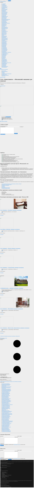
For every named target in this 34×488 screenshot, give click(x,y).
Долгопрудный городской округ (6, 390)
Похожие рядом (3, 134)
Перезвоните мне (2, 85)
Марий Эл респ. (4, 33)
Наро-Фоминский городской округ (7, 411)
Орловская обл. (4, 41)
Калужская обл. (4, 21)
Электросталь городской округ (6, 431)
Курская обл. (4, 30)
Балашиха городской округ (6, 383)
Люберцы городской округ (6, 407)
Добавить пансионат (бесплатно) (6, 73)
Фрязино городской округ (5, 425)
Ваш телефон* (20, 436)
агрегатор (3, 1)
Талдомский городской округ (6, 424)
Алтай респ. (3, 4)
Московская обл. (4, 35)
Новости (3, 72)
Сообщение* (2, 443)
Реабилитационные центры (6, 188)
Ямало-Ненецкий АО (5, 66)
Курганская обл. (4, 29)
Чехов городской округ (5, 427)
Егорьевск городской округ (6, 392)
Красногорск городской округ (6, 401)
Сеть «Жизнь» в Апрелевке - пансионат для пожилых (10, 229)
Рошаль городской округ (5, 419)
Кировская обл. (4, 25)
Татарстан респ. (4, 55)
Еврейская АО (4, 15)
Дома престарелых (4, 183)
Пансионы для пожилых (5, 185)
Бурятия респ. (4, 11)
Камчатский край (4, 22)
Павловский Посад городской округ (7, 414)
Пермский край (4, 43)
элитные (20, 183)
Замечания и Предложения (5, 482)
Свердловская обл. (4, 50)
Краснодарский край (5, 27)
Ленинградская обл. (5, 31)
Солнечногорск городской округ (6, 423)
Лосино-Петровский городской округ (7, 404)
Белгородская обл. (4, 9)
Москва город (4, 409)
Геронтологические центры (6, 187)
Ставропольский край (5, 53)
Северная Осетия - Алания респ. (6, 52)
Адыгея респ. (4, 3)
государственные (12, 183)
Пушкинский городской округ (6, 416)
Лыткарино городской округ (6, 406)
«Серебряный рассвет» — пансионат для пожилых (9, 288)
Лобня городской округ (5, 403)
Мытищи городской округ (5, 410)
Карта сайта (3, 477)
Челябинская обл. (4, 63)
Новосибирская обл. (5, 39)
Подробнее (1, 215)
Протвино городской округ (6, 415)
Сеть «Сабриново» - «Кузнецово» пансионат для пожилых (10, 210)
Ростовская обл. (4, 45)
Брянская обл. (4, 10)
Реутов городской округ (5, 418)
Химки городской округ (5, 426)
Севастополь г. (4, 51)
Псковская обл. (4, 44)
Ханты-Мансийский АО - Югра (6, 62)
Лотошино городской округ (6, 405)
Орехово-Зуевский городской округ (7, 413)
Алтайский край (4, 5)
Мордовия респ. (4, 34)
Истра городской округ (5, 396)
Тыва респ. (3, 58)
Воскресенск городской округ (6, 387)
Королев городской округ (5, 399)
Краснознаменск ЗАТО (5, 402)
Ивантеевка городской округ (6, 395)
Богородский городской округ (6, 384)
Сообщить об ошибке (4, 121)
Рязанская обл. (4, 46)
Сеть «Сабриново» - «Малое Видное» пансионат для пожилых (11, 308)
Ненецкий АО (4, 37)
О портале (3, 474)
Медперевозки (4, 70)
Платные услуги (4, 74)
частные (9, 183)
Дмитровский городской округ (6, 389)
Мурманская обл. (4, 36)
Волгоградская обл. (5, 12)
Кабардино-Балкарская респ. (6, 19)
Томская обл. (4, 56)
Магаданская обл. (4, 32)
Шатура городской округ (5, 428)
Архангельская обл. (5, 6)
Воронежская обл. (4, 14)
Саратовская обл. (4, 48)
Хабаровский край (4, 61)
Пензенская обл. (4, 42)
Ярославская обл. (4, 67)
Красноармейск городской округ (6, 400)
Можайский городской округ (6, 408)
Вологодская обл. (4, 13)
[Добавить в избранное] (2, 212)
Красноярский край (5, 28)
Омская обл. (3, 40)
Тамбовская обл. (4, 54)
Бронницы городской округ (6, 385)
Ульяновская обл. (4, 60)
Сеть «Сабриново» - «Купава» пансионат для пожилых (10, 248)
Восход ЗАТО (4, 388)
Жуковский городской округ (6, 393)
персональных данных (17, 444)
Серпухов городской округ (6, 422)
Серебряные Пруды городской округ (7, 421)
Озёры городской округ (5, 412)
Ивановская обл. (4, 17)
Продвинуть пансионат (5, 75)
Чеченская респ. (4, 64)
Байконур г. (3, 8)
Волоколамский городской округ (6, 386)
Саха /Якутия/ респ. (5, 49)
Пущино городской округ (5, 417)
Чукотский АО (4, 65)
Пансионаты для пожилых (4, 69)
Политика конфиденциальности (4, 485)
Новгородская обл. (4, 38)
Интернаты (3, 186)
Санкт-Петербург (4, 47)
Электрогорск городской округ (6, 430)
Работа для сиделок (4, 71)
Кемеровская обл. (4, 24)
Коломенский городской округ (6, 398)
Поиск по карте (3, 77)
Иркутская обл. (4, 18)
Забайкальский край (5, 16)
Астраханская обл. (4, 7)
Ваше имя (1, 436)
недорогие (16, 183)
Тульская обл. (4, 57)
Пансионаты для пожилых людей (6, 184)
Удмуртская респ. (4, 59)
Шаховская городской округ (6, 429)
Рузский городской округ (5, 420)
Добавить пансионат (4, 467)
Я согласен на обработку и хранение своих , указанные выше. (13, 444)
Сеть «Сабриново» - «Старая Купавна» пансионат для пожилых (12, 267)
